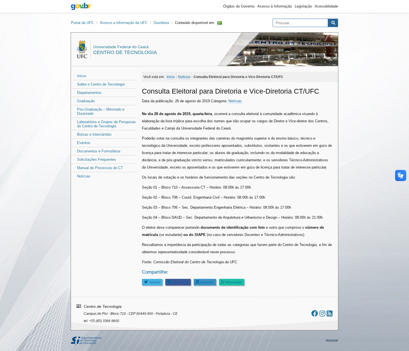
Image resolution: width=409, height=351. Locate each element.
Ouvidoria (161, 23)
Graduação (86, 101)
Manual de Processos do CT (100, 168)
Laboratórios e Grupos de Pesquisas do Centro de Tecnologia (106, 124)
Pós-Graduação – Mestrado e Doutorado (100, 111)
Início (81, 76)
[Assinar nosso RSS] (329, 313)
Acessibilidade (326, 6)
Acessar (332, 340)
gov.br (81, 6)
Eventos (83, 143)
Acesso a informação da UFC (123, 23)
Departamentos (89, 93)
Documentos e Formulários (98, 151)
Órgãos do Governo (239, 6)
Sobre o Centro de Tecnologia (101, 84)
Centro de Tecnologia (125, 52)
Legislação (303, 6)
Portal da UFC (82, 23)
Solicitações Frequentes (96, 159)
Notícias (83, 176)
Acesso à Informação (274, 6)
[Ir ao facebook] (314, 313)
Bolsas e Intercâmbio (94, 134)
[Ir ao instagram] (322, 313)
